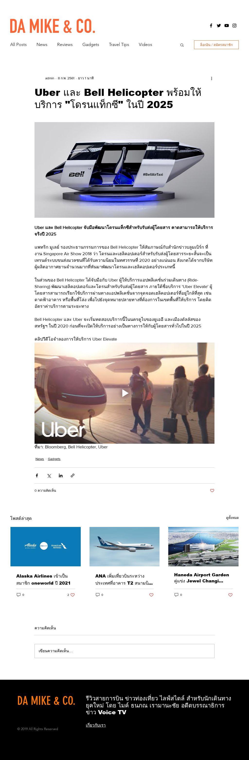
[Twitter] (219, 25)
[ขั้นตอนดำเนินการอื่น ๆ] (211, 78)
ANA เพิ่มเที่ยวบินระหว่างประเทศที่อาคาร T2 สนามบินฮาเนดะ (123, 580)
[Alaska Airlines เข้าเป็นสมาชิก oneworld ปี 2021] (45, 546)
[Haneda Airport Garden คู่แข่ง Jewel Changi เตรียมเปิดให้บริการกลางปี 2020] (203, 546)
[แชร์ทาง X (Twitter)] (48, 475)
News (41, 44)
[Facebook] (211, 25)
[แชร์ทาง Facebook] (37, 475)
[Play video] (124, 393)
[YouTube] (226, 25)
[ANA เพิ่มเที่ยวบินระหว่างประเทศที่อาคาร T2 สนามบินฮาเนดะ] (124, 546)
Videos (145, 44)
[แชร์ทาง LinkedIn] (60, 475)
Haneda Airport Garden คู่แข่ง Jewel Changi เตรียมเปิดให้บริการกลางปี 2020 (201, 578)
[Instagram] (234, 25)
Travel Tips (119, 44)
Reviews (65, 44)
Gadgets (90, 44)
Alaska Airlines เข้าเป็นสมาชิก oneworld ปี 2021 (43, 580)
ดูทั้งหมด (232, 518)
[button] (182, 45)
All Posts (18, 44)
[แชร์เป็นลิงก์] (72, 475)
